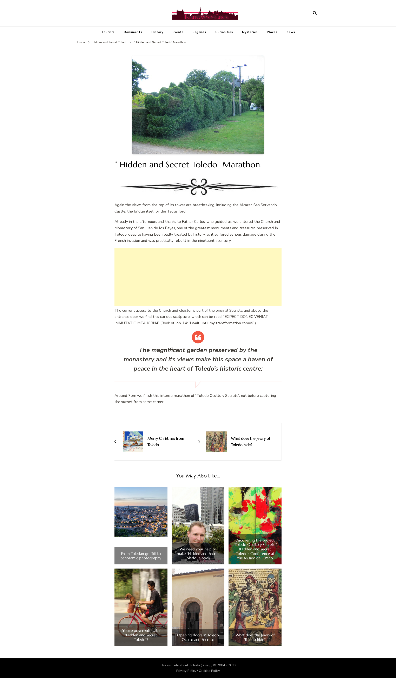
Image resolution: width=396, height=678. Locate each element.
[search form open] (315, 13)
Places (272, 32)
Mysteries (250, 32)
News (290, 32)
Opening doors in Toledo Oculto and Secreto (198, 637)
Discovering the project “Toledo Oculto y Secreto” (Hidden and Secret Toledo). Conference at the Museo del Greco (255, 549)
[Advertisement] (198, 277)
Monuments (133, 32)
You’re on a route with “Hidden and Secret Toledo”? (141, 635)
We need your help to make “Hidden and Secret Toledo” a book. (198, 553)
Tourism (107, 32)
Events (178, 32)
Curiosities (224, 32)
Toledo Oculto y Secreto (217, 395)
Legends (199, 32)
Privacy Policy (186, 671)
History (157, 32)
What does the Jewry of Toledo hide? (255, 637)
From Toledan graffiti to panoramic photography (140, 555)
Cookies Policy (209, 671)
